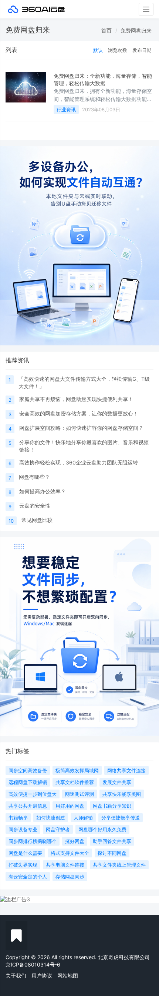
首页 (106, 30)
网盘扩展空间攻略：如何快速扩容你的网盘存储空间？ (81, 428)
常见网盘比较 (37, 520)
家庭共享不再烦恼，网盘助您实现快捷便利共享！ (76, 399)
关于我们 (16, 975)
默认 (98, 50)
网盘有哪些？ (34, 477)
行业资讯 (66, 109)
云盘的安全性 (34, 505)
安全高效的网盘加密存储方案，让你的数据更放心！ (78, 413)
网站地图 (67, 975)
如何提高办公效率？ (42, 491)
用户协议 (41, 975)
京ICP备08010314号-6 (33, 964)
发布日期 (142, 50)
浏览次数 (117, 50)
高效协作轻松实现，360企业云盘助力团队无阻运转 (78, 462)
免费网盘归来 (136, 30)
